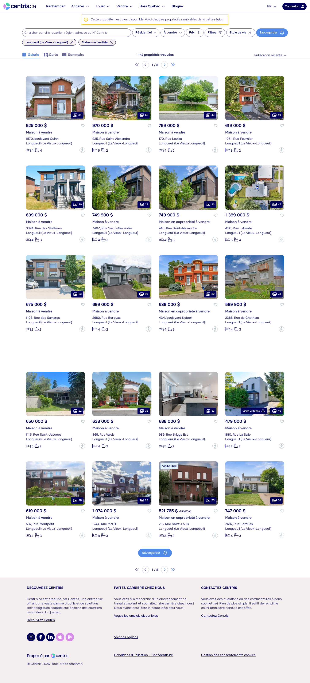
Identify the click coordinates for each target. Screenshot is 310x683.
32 (146, 410)
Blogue (177, 6)
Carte (53, 54)
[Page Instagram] (31, 637)
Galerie (33, 54)
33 (80, 294)
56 (146, 115)
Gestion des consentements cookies (228, 655)
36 (279, 500)
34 (80, 115)
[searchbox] (74, 33)
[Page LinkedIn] (50, 637)
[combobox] (76, 32)
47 (279, 204)
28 (80, 500)
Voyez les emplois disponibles (136, 616)
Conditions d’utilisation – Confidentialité (143, 655)
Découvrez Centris (45, 588)
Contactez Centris (219, 588)
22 (80, 410)
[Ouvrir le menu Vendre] (131, 6)
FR (269, 6)
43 (212, 115)
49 (279, 115)
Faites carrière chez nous (139, 588)
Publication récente (268, 55)
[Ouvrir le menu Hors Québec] (163, 6)
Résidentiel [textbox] (143, 33)
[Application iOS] (60, 637)
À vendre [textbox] (170, 33)
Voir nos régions (126, 637)
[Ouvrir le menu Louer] (108, 6)
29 (80, 204)
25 (213, 500)
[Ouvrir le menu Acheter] (87, 6)
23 (146, 204)
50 (146, 294)
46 (279, 410)
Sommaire (76, 54)
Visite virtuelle (251, 411)
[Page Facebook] (40, 637)
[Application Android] (70, 637)
